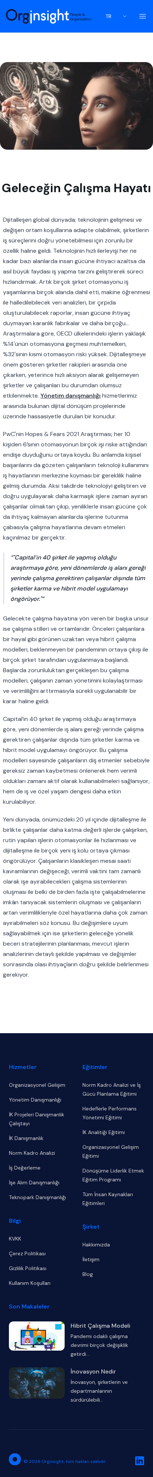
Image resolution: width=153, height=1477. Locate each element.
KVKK (15, 1238)
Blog (87, 1274)
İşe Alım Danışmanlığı (34, 1182)
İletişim (91, 1259)
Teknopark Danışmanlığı (37, 1197)
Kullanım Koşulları (30, 1283)
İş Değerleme (24, 1167)
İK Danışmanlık (26, 1138)
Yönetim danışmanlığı (70, 395)
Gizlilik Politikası (27, 1268)
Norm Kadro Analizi (32, 1153)
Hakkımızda (96, 1244)
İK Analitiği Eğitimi (103, 1132)
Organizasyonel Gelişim (37, 1085)
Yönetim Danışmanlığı (35, 1099)
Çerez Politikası (27, 1253)
